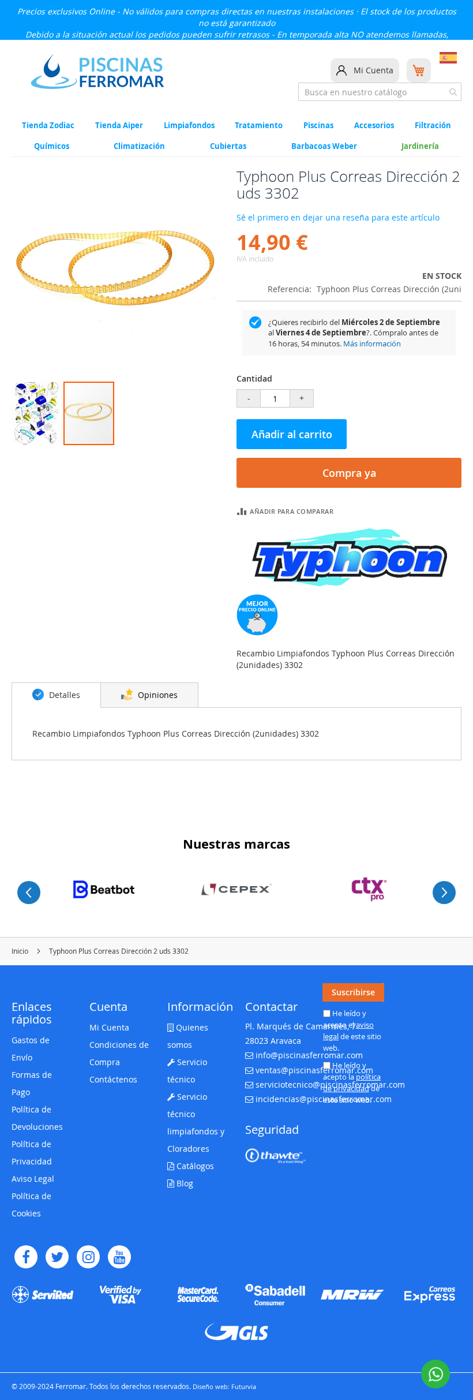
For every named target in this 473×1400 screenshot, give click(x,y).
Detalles (63, 694)
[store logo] (97, 71)
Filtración (433, 125)
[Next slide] (444, 892)
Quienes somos (187, 1036)
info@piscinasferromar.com (309, 1055)
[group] (103, 889)
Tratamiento (259, 125)
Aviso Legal (33, 1178)
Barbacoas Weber (324, 146)
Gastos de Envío (31, 1049)
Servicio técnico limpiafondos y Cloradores (195, 1122)
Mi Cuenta (373, 70)
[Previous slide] (28, 892)
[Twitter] (57, 1256)
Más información (372, 343)
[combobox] (379, 92)
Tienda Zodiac (48, 125)
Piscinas (318, 125)
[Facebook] (25, 1256)
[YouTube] (119, 1256)
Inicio (20, 950)
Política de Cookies (31, 1204)
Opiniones (157, 694)
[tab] (56, 695)
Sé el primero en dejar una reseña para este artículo (338, 217)
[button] (37, 413)
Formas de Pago (32, 1083)
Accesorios (374, 125)
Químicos (51, 146)
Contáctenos (113, 1079)
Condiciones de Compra (119, 1053)
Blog (183, 1183)
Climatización (139, 146)
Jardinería (420, 146)
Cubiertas (228, 146)
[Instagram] (88, 1256)
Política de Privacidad (32, 1152)
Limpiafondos (189, 125)
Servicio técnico (187, 1070)
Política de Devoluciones (37, 1118)
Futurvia (243, 1386)
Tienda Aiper (119, 125)
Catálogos (194, 1165)
